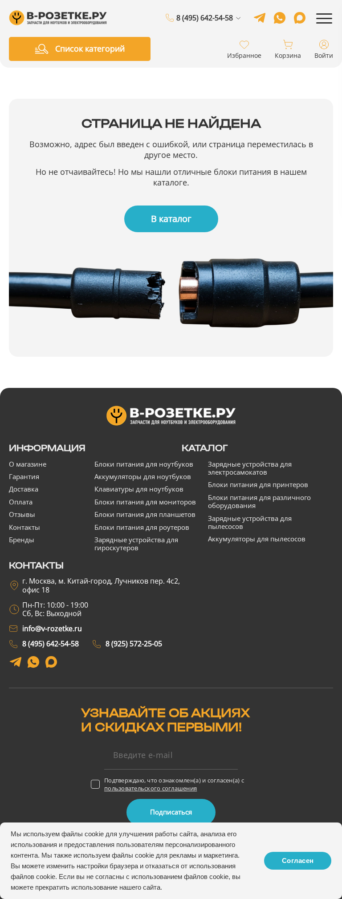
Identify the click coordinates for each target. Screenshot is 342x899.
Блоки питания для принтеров (258, 484)
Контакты (24, 527)
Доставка (23, 488)
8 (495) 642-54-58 (204, 18)
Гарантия (24, 476)
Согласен (298, 860)
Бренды (21, 539)
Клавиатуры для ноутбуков (138, 488)
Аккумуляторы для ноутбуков (142, 476)
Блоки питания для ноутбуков (143, 464)
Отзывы (22, 514)
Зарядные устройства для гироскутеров (136, 543)
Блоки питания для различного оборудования (259, 501)
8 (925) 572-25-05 (204, 29)
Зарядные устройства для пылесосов (250, 522)
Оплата (21, 501)
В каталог (171, 219)
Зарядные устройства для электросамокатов (250, 468)
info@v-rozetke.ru (52, 628)
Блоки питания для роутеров (141, 527)
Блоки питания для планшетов (144, 514)
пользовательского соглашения (150, 788)
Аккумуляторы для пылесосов (256, 538)
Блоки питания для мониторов (145, 501)
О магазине (27, 464)
